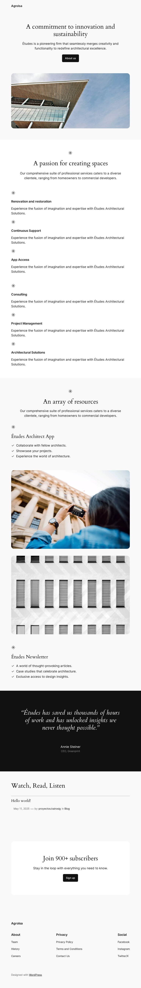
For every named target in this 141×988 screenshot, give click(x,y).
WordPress (35, 974)
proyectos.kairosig (50, 808)
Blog (67, 808)
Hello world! (21, 801)
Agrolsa (16, 6)
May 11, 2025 (22, 808)
